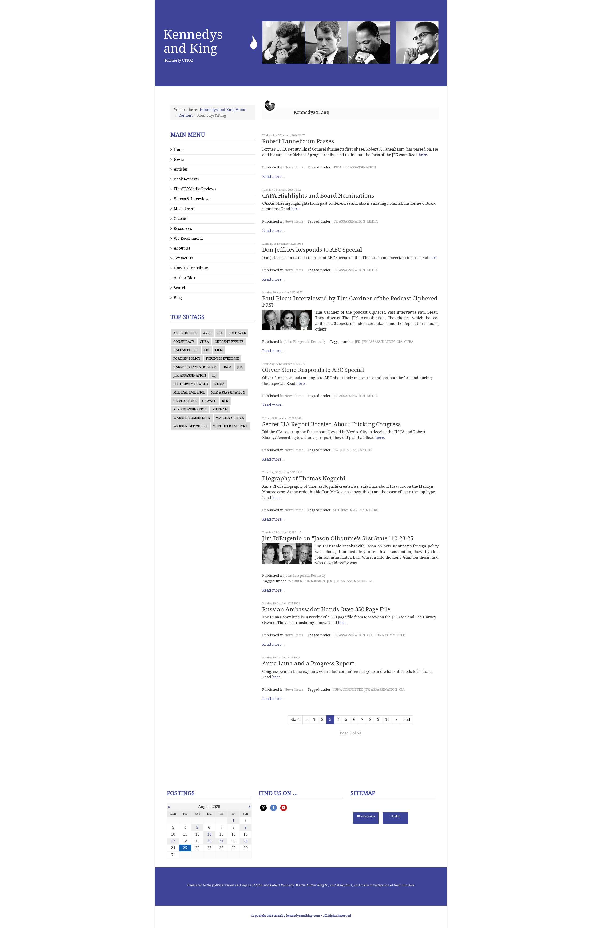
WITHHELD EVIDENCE (230, 426)
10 (387, 719)
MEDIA (219, 384)
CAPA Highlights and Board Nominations (318, 195)
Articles (181, 169)
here (423, 155)
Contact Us (183, 258)
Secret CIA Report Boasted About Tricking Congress (331, 424)
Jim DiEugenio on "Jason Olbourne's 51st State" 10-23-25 (337, 538)
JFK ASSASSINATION (189, 375)
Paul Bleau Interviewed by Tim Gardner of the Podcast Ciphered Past (350, 301)
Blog (178, 297)
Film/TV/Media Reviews (195, 189)
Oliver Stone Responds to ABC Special (313, 370)
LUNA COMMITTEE (390, 635)
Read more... (273, 176)
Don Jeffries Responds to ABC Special (312, 250)
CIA (220, 333)
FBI (206, 350)
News (179, 159)
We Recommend (188, 238)
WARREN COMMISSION (191, 418)
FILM (219, 350)
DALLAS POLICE (185, 350)
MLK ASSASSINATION (228, 392)
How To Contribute (191, 268)
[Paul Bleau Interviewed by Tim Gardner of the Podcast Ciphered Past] (287, 320)
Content (185, 115)
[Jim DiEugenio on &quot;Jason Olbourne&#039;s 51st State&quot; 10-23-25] (287, 553)
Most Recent (185, 209)
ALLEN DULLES (185, 333)
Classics (180, 218)
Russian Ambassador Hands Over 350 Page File (326, 609)
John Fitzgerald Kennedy (305, 341)
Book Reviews (186, 179)
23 (245, 841)
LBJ (214, 375)
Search (180, 288)
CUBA (204, 341)
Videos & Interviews (192, 199)
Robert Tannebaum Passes (298, 141)
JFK (239, 367)
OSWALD (209, 401)
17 (173, 841)
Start (295, 719)
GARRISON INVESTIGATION (195, 367)
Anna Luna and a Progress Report (308, 663)
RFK (225, 401)
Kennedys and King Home (223, 110)
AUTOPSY (340, 510)
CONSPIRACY (183, 341)
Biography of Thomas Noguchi (303, 478)
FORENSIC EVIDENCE (222, 358)
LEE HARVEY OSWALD (190, 384)
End (406, 719)
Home (179, 149)
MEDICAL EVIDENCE (189, 392)
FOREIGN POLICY (186, 358)
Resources (183, 228)
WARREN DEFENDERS (190, 426)
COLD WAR (237, 333)
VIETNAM (220, 409)
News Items (294, 167)
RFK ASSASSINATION (190, 409)
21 (221, 841)
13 (209, 834)
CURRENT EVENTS (229, 341)
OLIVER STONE (185, 401)
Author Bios (184, 278)
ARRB (207, 333)
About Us (182, 248)
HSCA (226, 367)
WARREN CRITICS (230, 418)
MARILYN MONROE (365, 510)
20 (209, 841)
